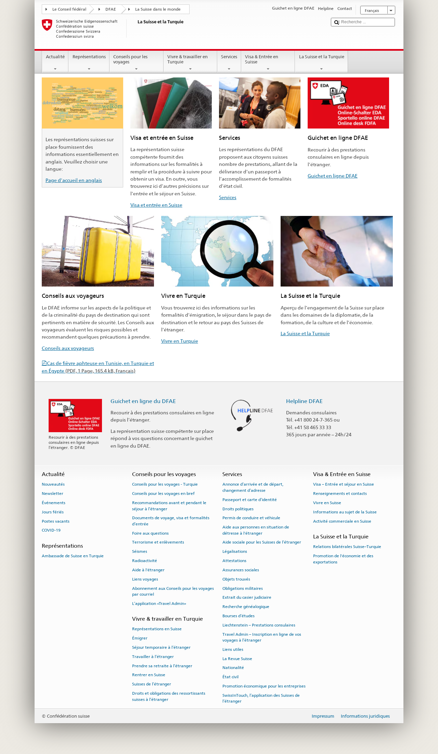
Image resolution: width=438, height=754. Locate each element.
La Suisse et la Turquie (321, 56)
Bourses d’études (238, 615)
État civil (230, 676)
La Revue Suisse (237, 658)
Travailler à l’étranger (153, 656)
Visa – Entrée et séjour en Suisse (343, 484)
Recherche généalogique (245, 606)
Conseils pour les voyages (130, 59)
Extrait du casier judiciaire (246, 597)
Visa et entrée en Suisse (156, 205)
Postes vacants (55, 521)
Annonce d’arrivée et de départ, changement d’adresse (252, 487)
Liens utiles (232, 649)
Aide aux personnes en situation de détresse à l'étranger (255, 530)
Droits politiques (238, 508)
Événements (53, 502)
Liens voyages (145, 579)
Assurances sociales (240, 570)
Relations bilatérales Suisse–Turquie (347, 546)
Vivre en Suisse (327, 502)
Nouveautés (53, 484)
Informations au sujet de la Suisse (345, 512)
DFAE (110, 9)
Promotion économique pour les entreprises (264, 686)
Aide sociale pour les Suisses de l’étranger (261, 542)
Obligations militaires (242, 588)
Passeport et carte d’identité (249, 499)
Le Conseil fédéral (69, 9)
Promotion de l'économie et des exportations (343, 559)
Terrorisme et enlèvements (158, 542)
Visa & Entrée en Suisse (261, 59)
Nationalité (233, 667)
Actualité (55, 56)
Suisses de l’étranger (151, 684)
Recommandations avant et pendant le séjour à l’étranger (169, 505)
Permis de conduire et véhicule (251, 517)
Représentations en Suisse (157, 629)
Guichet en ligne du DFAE (143, 401)
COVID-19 (51, 530)
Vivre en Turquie (179, 341)
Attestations (234, 560)
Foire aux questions (150, 533)
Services (229, 56)
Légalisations (234, 551)
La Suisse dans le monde (158, 9)
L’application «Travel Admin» (159, 603)
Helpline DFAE (304, 401)
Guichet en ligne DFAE (333, 176)
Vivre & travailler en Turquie (187, 59)
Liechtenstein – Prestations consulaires (258, 625)
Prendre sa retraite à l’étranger (162, 665)
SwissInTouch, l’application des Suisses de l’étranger (261, 698)
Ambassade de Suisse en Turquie (73, 556)
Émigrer (139, 638)
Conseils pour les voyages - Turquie (165, 484)
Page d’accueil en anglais (74, 180)
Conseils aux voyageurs (68, 348)
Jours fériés (53, 512)
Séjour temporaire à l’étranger (161, 647)
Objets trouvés (236, 579)
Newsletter (52, 493)
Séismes (139, 551)
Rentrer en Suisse (148, 674)
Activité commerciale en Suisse (342, 521)
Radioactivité (144, 560)
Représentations (89, 56)
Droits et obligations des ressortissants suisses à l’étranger (168, 696)
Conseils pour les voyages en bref (163, 493)
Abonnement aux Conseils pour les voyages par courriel (173, 591)
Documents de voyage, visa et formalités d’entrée (170, 520)
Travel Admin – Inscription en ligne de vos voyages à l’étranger (261, 637)
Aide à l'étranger (148, 570)
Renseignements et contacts (340, 493)
